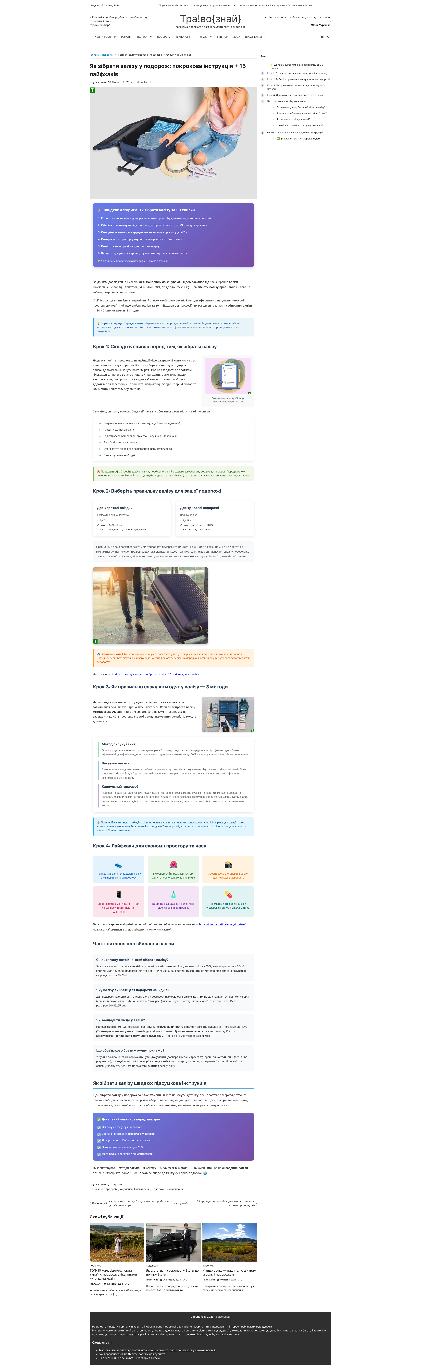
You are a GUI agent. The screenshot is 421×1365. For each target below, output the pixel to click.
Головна (94, 54)
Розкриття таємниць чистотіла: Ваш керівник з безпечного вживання (273, 5)
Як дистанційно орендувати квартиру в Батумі (129, 1358)
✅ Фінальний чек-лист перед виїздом (298, 138)
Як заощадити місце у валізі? (293, 119)
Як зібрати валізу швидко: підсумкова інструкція (295, 132)
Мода (236, 36)
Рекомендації (174, 1189)
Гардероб (110, 1189)
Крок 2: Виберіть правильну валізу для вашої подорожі (298, 79)
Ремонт (126, 36)
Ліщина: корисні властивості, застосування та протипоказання (194, 5)
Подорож (158, 1189)
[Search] (328, 37)
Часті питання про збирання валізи (286, 101)
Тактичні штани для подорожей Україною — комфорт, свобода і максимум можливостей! (157, 1350)
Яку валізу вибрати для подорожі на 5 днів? (302, 113)
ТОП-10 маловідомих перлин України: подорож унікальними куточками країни (113, 1275)
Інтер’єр (222, 36)
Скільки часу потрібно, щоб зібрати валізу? (301, 107)
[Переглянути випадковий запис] (322, 37)
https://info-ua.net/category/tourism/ (222, 924)
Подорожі (164, 36)
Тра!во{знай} (210, 19)
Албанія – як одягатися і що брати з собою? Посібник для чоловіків (155, 674)
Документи (125, 1189)
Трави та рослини (104, 36)
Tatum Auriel (143, 82)
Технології (183, 36)
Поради (203, 36)
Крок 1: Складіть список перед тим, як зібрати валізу (297, 73)
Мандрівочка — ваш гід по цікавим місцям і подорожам (229, 1273)
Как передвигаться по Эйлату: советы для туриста (132, 1354)
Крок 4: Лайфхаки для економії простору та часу (295, 95)
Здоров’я (142, 36)
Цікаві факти (253, 36)
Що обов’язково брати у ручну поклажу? (300, 125)
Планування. (142, 1189)
